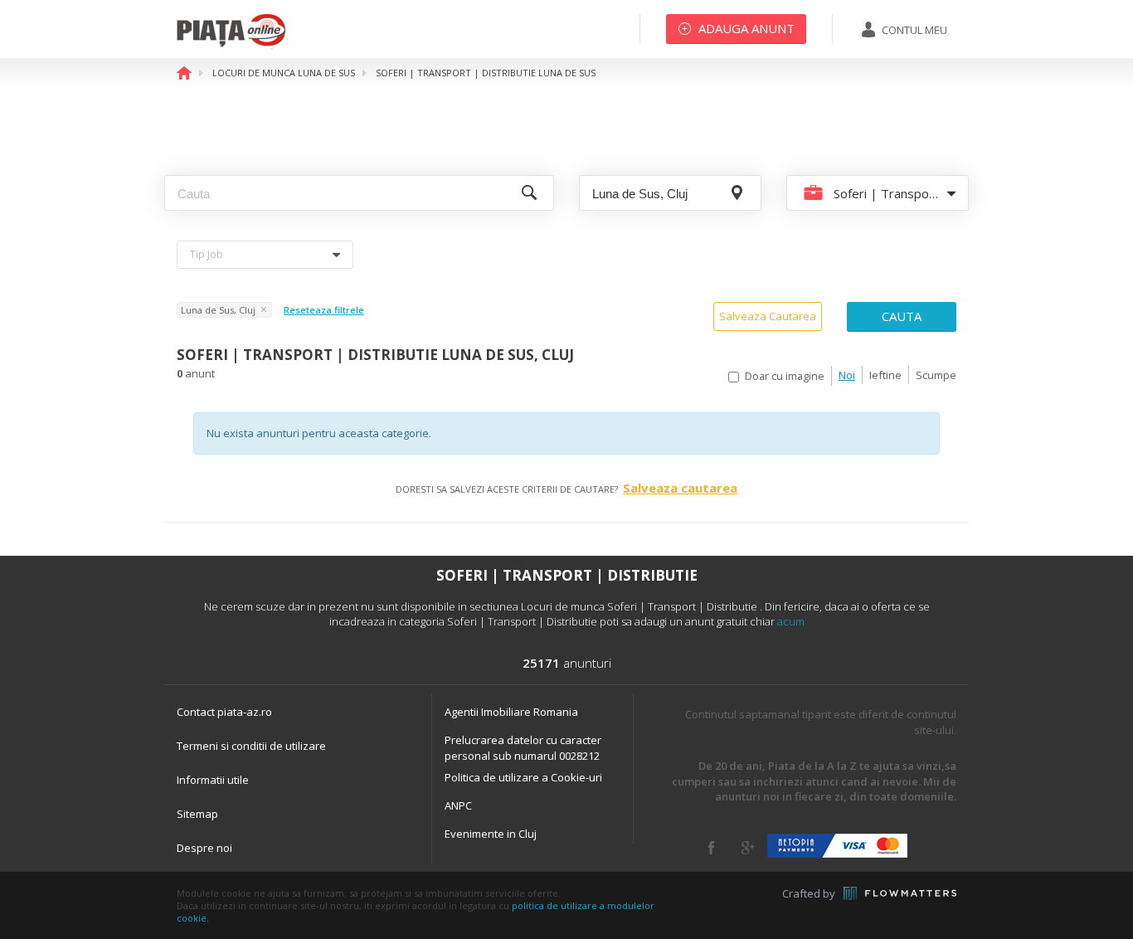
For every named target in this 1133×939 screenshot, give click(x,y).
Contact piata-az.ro (224, 711)
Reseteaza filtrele (324, 310)
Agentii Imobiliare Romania (511, 711)
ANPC (458, 805)
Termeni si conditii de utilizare (251, 745)
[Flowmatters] (900, 893)
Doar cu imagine (784, 376)
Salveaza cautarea (680, 487)
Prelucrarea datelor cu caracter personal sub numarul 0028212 (523, 747)
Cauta (901, 316)
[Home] (231, 45)
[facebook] (711, 847)
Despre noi (204, 847)
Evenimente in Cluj (491, 833)
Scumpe (936, 374)
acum (791, 621)
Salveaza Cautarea (767, 316)
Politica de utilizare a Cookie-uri (523, 777)
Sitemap (197, 813)
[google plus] (748, 847)
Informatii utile (213, 779)
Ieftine (885, 374)
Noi (847, 374)
